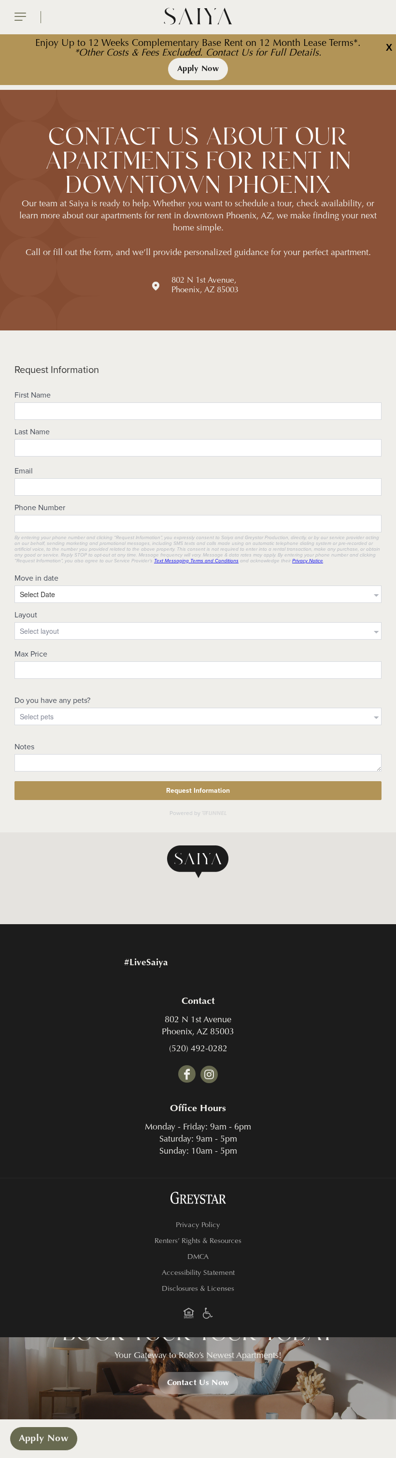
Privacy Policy (198, 1225)
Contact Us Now (198, 1383)
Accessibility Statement (198, 1273)
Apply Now (198, 69)
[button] (198, 862)
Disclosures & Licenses (198, 1289)
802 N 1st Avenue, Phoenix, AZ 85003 (205, 286)
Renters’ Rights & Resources (198, 1241)
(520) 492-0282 (198, 1049)
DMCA (198, 1257)
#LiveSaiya (146, 963)
